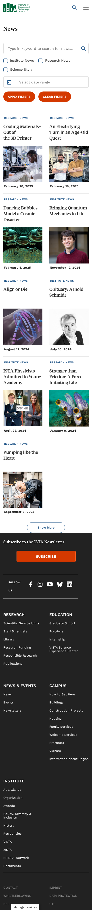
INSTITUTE (13, 781)
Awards (9, 806)
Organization (13, 797)
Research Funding (17, 647)
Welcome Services (63, 734)
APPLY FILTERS (19, 96)
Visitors (55, 751)
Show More (46, 527)
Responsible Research (20, 655)
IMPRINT (55, 887)
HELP (7, 904)
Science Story (21, 69)
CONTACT (10, 887)
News (7, 694)
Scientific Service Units (21, 623)
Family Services (61, 726)
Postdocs (56, 631)
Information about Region (69, 759)
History (8, 825)
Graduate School (62, 623)
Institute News (22, 61)
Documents (12, 866)
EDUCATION (60, 614)
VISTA (7, 841)
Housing (55, 718)
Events (8, 702)
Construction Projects (66, 710)
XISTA (7, 849)
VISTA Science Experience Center (63, 649)
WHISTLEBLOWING (17, 895)
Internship (57, 639)
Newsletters (12, 710)
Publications (12, 663)
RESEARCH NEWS (16, 118)
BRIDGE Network (16, 858)
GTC (52, 904)
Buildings (56, 702)
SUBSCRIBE (46, 556)
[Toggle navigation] (86, 7)
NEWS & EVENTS (19, 685)
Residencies (12, 833)
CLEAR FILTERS (55, 96)
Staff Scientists (15, 631)
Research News (57, 61)
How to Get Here (62, 694)
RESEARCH (14, 614)
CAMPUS (58, 685)
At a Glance (12, 789)
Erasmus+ (56, 743)
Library (8, 639)
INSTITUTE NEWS (62, 199)
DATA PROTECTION (63, 895)
